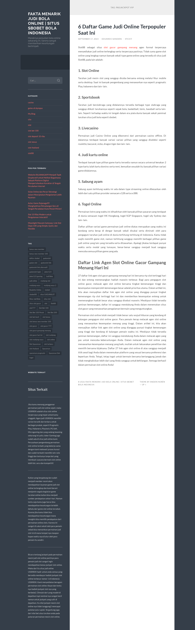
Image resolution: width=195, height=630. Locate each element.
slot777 (32, 308)
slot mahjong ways (36, 340)
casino (31, 102)
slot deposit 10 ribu (36, 136)
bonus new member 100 (38, 254)
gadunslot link (46, 263)
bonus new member (36, 249)
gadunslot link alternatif (38, 267)
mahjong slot (45, 281)
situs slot (47, 299)
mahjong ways (34, 285)
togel (31, 358)
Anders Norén (157, 382)
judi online (33, 281)
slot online (51, 340)
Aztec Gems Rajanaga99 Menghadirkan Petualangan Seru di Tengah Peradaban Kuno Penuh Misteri (45, 206)
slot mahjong (51, 335)
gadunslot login (35, 272)
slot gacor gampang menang (40, 330)
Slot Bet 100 (44, 308)
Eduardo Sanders (112, 39)
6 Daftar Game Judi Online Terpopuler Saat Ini (122, 29)
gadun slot (33, 263)
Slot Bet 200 (52, 312)
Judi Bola (49, 276)
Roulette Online (35, 290)
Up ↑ (144, 385)
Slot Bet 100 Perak (36, 312)
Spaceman (46, 349)
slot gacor (33, 326)
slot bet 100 (33, 130)
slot (29, 125)
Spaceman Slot (54, 353)
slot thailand (33, 147)
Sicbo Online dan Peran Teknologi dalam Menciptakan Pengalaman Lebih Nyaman (45, 195)
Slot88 (53, 303)
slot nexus (32, 142)
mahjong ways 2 (50, 285)
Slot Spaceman (35, 344)
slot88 (31, 153)
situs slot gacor (35, 303)
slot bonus (46, 317)
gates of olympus (35, 108)
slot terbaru (48, 344)
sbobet (47, 290)
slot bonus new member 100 (40, 321)
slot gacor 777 (45, 326)
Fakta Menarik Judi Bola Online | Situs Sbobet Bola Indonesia (44, 23)
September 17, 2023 (88, 39)
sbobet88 (33, 294)
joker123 (47, 272)
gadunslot (47, 258)
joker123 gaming (35, 276)
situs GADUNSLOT (47, 294)
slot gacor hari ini (35, 335)
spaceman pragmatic (37, 353)
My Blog (31, 114)
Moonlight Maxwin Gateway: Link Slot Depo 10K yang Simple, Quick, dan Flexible (44, 226)
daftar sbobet (34, 258)
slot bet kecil (34, 317)
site (29, 119)
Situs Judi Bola (34, 299)
